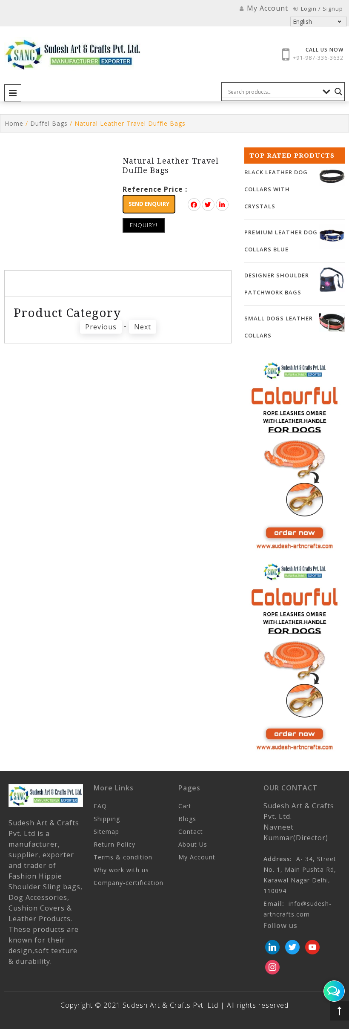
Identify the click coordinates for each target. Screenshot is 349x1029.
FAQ (100, 806)
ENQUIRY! (143, 225)
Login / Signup (321, 8)
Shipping (107, 819)
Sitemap (106, 831)
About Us (192, 844)
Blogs (187, 819)
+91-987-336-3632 (318, 57)
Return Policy (114, 844)
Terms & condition (123, 857)
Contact (190, 831)
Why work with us (121, 870)
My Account (196, 857)
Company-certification (128, 883)
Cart (185, 806)
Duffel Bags (49, 123)
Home (14, 123)
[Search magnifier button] (338, 92)
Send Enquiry (149, 204)
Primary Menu (12, 92)
